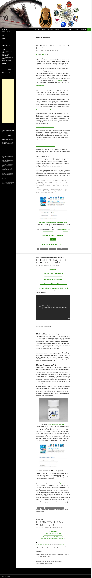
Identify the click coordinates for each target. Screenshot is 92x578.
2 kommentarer (54, 50)
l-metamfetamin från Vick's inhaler (49, 523)
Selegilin (62, 483)
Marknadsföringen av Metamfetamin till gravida (53, 288)
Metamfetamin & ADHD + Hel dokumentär (53, 284)
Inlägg (3, 38)
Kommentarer (5, 40)
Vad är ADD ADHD (41, 29)
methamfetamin (60, 509)
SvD (64, 231)
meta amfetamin (44, 249)
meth (59, 249)
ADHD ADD (5, 29)
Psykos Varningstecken (6, 72)
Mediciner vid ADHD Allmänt (7, 135)
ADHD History (50, 29)
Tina (66, 509)
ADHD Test (57, 29)
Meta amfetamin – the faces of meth (45, 146)
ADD (37, 54)
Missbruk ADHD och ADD (53, 236)
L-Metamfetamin (58, 561)
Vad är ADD (4, 130)
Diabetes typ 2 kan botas (6, 60)
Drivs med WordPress (6, 576)
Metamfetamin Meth (6, 146)
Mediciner (63, 29)
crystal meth (40, 509)
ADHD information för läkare (7, 137)
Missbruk (77, 29)
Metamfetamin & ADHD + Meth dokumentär (51, 261)
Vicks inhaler (65, 249)
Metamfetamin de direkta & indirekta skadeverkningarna (53, 222)
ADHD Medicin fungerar (6, 61)
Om (35, 29)
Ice (69, 229)
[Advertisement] (8, 101)
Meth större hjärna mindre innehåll (45, 127)
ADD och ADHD (39, 42)
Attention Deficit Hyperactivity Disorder (54, 507)
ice (38, 249)
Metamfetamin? (40, 85)
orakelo (47, 50)
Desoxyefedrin (40, 561)
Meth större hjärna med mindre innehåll (53, 535)
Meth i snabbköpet (48, 231)
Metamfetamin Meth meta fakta (52, 46)
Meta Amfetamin (63, 229)
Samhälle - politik (54, 257)
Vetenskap (50, 42)
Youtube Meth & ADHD (59, 424)
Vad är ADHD (9, 130)
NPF (49, 257)
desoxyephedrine (49, 561)
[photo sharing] (36, 542)
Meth (50, 229)
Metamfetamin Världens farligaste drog (46, 109)
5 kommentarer (55, 265)
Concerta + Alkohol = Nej (7, 142)
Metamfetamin (53, 249)
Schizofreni (83, 29)
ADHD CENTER (62, 544)
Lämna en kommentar (57, 527)
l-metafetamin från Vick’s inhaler (43, 544)
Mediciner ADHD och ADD (53, 244)
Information (69, 29)
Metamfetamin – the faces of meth (53, 276)
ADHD (43, 54)
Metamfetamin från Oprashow (53, 273)
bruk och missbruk (57, 80)
